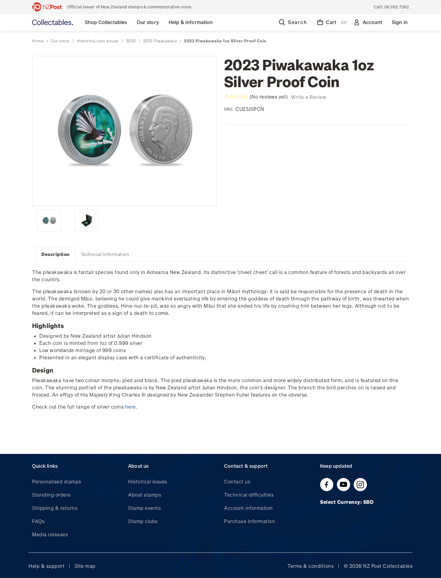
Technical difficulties (249, 494)
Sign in (400, 22)
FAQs (38, 521)
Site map (85, 566)
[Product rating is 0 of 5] (236, 96)
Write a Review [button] (308, 97)
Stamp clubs (143, 521)
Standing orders (51, 494)
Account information (248, 508)
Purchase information (249, 521)
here (130, 406)
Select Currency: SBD (347, 502)
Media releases (50, 534)
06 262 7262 (396, 6)
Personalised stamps (56, 481)
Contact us (237, 481)
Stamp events (144, 508)
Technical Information (105, 254)
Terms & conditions (310, 566)
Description (55, 254)
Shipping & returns (54, 508)
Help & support (46, 566)
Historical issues (147, 481)
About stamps (144, 494)
